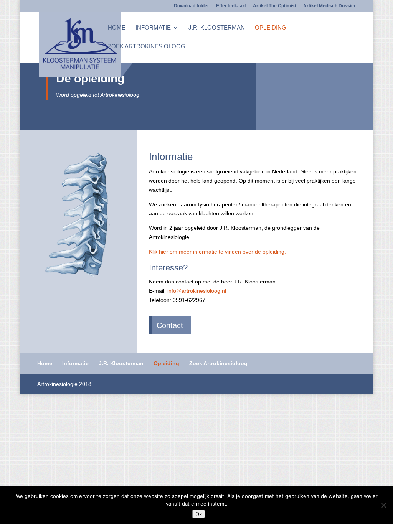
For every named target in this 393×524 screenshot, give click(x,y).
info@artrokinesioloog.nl (196, 291)
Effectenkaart (231, 5)
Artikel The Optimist (274, 5)
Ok (198, 514)
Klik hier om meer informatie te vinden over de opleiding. (217, 252)
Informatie (153, 28)
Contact (170, 325)
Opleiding (270, 28)
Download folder (191, 5)
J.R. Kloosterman (216, 28)
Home (116, 28)
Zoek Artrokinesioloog (146, 46)
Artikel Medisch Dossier (329, 5)
